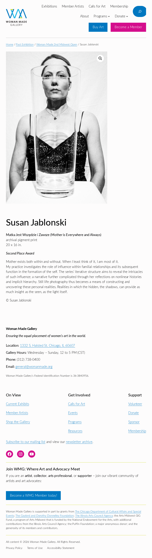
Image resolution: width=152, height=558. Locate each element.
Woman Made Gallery (21, 328)
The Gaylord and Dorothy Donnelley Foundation (44, 515)
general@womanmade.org (33, 366)
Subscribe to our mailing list (25, 442)
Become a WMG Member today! (33, 495)
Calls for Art (76, 404)
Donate (133, 413)
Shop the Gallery (18, 422)
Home (9, 44)
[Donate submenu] (127, 16)
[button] (100, 58)
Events (73, 413)
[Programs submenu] (109, 16)
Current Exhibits (17, 404)
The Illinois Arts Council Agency (94, 515)
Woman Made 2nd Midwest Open (56, 44)
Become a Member (128, 27)
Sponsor (134, 422)
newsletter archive (79, 442)
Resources (75, 431)
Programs (75, 422)
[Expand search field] (140, 11)
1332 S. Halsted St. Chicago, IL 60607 (47, 345)
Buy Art (98, 27)
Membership (137, 431)
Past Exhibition (25, 44)
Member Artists (17, 413)
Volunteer (135, 404)
